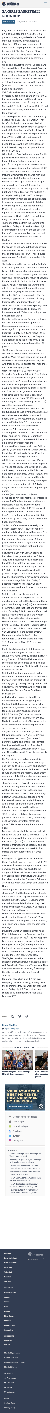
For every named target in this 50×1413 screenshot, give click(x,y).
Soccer (7, 1297)
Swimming (8, 1330)
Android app (11, 1378)
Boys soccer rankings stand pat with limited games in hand (24, 1173)
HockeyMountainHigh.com (14, 1362)
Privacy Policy (9, 1408)
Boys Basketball (10, 1258)
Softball (7, 1281)
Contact (7, 1398)
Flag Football (9, 1325)
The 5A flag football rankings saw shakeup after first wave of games (23, 1185)
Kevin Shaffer (32, 22)
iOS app (10, 1373)
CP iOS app (18, 1121)
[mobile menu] (45, 4)
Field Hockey (9, 1316)
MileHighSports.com (12, 1353)
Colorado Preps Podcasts (25, 1117)
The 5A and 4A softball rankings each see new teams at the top (25, 1179)
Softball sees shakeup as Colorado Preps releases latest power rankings (24, 1167)
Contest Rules (9, 1403)
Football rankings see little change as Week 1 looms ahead (25, 1155)
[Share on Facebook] (13, 1016)
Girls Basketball (8, 22)
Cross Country (10, 1292)
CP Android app (20, 1126)
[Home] (10, 4)
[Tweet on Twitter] (20, 1016)
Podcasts (8, 1340)
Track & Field (9, 1288)
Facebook (17, 1131)
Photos (7, 1345)
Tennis (7, 1302)
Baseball (7, 1277)
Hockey (7, 1311)
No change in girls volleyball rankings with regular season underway (25, 1161)
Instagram (18, 1140)
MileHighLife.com (11, 1367)
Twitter (16, 1136)
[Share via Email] (27, 1016)
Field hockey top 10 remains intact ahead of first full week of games (23, 1191)
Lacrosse (7, 1321)
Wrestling (8, 1267)
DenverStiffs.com (11, 1358)
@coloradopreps (12, 1029)
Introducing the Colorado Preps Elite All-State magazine (16, 1073)
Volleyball (8, 1272)
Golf (6, 1307)
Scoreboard (9, 1336)
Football (7, 1253)
